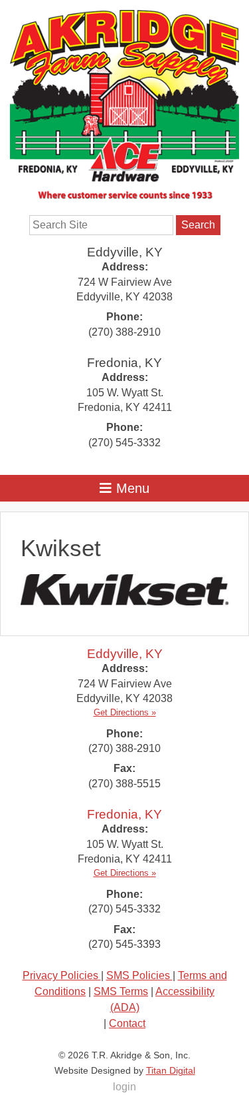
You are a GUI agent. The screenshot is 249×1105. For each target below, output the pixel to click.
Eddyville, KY (125, 252)
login (124, 1086)
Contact (127, 1023)
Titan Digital (170, 1070)
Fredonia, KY (124, 363)
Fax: (124, 768)
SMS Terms (121, 991)
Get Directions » (125, 712)
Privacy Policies (62, 975)
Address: (125, 266)
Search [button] (198, 224)
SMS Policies (139, 975)
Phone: (124, 316)
